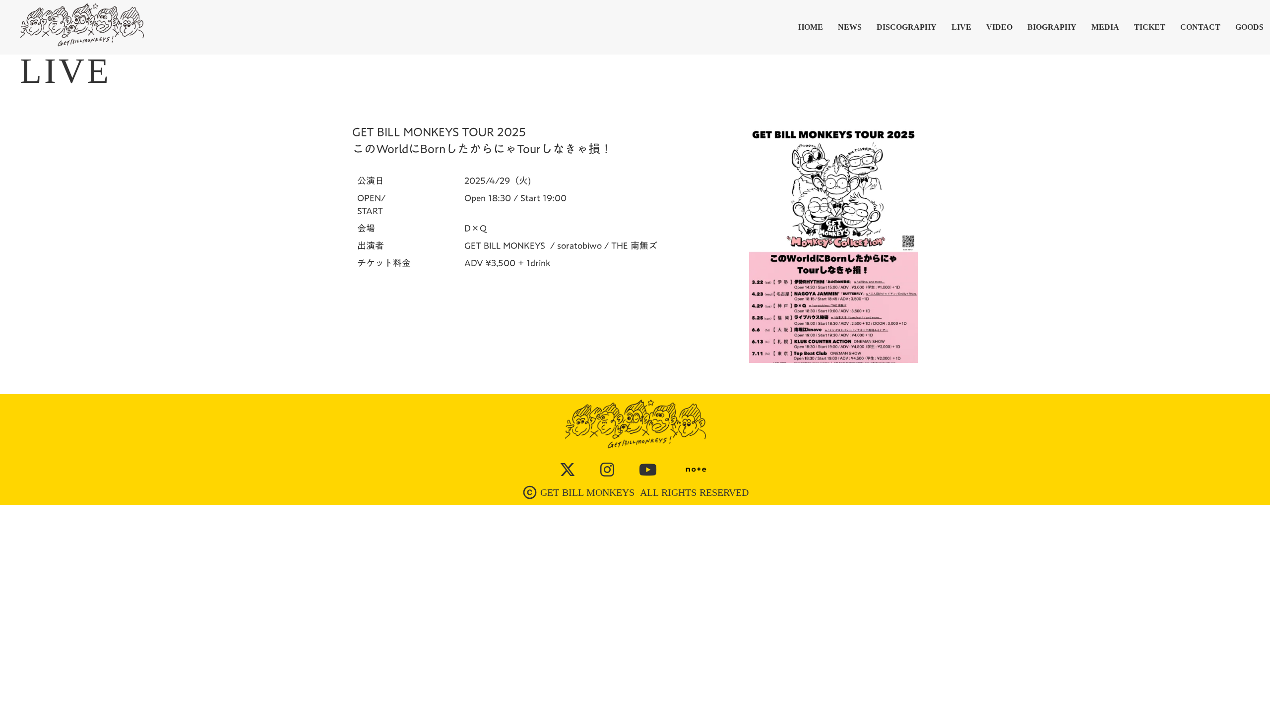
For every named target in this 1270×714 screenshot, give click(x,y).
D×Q (475, 228)
